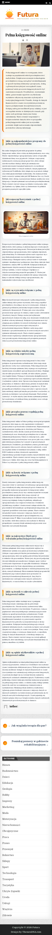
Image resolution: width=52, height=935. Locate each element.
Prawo (6, 843)
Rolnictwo (8, 855)
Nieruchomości (11, 825)
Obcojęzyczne (10, 831)
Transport (8, 879)
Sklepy (6, 861)
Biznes (6, 765)
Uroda (5, 897)
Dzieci (5, 777)
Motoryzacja (9, 819)
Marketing (8, 807)
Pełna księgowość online (26, 34)
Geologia (7, 789)
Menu (7, 2)
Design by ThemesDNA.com (26, 932)
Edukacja (7, 783)
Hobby (5, 795)
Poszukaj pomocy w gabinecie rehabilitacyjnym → (30, 743)
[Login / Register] (46, 3)
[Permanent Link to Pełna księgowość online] (26, 55)
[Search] (50, 3)
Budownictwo (10, 771)
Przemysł (7, 849)
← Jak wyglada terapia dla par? (27, 725)
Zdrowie (7, 915)
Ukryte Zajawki (11, 891)
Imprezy (7, 801)
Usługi (26, 30)
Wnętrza (7, 909)
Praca (5, 837)
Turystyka (8, 885)
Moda (5, 813)
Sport (5, 867)
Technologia (9, 873)
